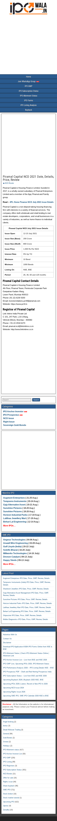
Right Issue (9, 422)
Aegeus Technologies (14, 540)
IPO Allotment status (11, 750)
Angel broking (8, 722)
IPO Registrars (8, 766)
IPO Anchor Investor (13, 411)
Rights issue (8, 782)
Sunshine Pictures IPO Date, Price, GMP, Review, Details (25, 599)
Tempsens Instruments (14, 501)
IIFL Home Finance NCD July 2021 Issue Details (31, 202)
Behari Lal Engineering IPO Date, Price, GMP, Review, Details (27, 611)
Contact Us (7, 639)
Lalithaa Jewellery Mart (14, 518)
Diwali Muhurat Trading (12, 730)
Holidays (6, 746)
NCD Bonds (9, 183)
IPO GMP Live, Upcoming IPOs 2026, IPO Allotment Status (26, 664)
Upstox (5, 806)
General (6, 734)
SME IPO (6, 790)
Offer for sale (8, 778)
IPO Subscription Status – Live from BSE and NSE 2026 (25, 676)
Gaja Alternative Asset (14, 505)
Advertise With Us (10, 635)
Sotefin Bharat (10, 550)
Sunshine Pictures (12, 508)
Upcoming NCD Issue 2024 (13, 688)
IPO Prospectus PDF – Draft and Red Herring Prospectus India (27, 672)
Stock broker (8, 794)
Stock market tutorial (11, 798)
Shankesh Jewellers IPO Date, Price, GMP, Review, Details (26, 589)
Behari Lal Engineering (14, 522)
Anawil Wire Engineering (15, 543)
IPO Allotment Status (28, 95)
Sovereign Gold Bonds (14, 425)
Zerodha (6, 810)
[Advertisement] (28, 45)
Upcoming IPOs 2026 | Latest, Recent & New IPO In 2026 (25, 684)
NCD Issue (8, 418)
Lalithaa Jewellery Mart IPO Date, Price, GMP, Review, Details (27, 607)
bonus (5, 726)
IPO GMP (28, 86)
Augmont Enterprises (14, 498)
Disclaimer (7, 643)
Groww (5, 742)
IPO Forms (28, 100)
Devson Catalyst (11, 557)
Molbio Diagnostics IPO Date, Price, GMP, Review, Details (25, 619)
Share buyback (9, 786)
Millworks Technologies (15, 553)
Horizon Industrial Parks (15, 515)
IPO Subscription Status (28, 91)
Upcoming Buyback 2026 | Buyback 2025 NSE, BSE (23, 680)
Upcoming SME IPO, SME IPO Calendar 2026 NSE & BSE (26, 696)
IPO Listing (7, 762)
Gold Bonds (7, 738)
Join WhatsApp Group (27, 81)
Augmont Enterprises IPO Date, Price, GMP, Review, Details (26, 578)
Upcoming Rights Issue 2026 (14, 692)
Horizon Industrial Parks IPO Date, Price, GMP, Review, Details (27, 603)
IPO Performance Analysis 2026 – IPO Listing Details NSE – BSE (28, 668)
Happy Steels (10, 560)
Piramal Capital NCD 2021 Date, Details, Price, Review (28, 178)
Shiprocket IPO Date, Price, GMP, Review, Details (22, 615)
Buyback (28, 110)
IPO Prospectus (11, 415)
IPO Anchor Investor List (12, 754)
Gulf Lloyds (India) (12, 546)
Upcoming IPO (8, 802)
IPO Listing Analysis (28, 105)
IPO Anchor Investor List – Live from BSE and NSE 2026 (25, 660)
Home (28, 76)
